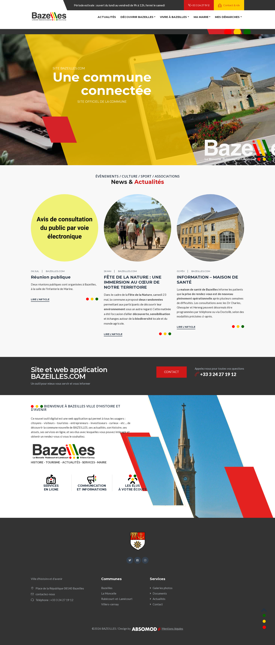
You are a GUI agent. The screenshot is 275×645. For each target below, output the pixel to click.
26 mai (107, 271)
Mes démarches (227, 17)
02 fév (181, 271)
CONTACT (171, 372)
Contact (158, 604)
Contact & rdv (231, 5)
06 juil (35, 271)
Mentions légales (172, 628)
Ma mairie (201, 17)
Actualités (107, 17)
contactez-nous (45, 594)
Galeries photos (162, 588)
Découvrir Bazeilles (136, 17)
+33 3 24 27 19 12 (200, 5)
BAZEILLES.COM (55, 271)
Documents (160, 593)
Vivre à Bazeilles (173, 17)
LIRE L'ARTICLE (40, 299)
